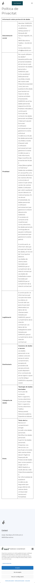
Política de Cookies (9, 580)
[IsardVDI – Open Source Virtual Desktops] (3, 3)
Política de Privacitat (19, 580)
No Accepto (17, 572)
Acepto (17, 568)
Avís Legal (27, 580)
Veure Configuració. (17, 576)
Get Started (17, 3)
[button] (32, 549)
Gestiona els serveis (6, 563)
